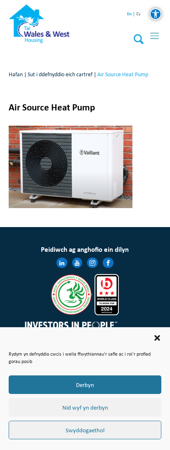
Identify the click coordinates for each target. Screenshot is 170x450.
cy (138, 14)
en (129, 13)
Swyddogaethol (85, 430)
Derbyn (85, 385)
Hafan (16, 74)
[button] (157, 338)
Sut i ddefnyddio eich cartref (60, 74)
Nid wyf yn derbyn (85, 407)
